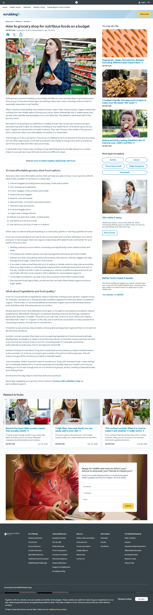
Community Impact (83, 546)
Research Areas (130, 559)
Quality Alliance (82, 550)
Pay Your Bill (56, 542)
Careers (128, 542)
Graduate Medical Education (135, 546)
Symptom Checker (59, 538)
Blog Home (9, 21)
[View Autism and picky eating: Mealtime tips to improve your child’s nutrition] (124, 124)
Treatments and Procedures (38, 559)
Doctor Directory (34, 546)
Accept (141, 599)
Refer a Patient (130, 538)
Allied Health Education (133, 550)
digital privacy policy (58, 609)
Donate (103, 542)
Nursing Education (131, 555)
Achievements (81, 542)
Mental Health (125, 172)
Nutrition (27, 21)
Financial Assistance (59, 559)
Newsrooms (80, 555)
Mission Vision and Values (85, 538)
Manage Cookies (125, 599)
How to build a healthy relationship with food (54, 161)
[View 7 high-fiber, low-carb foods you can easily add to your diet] (76, 412)
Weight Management (136, 166)
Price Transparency (59, 550)
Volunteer (104, 538)
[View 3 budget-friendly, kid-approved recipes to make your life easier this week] (124, 83)
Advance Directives (59, 563)
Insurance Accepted (59, 555)
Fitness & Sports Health (113, 166)
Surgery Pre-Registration (61, 567)
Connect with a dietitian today (66, 381)
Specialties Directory (35, 555)
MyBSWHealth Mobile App (37, 563)
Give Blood (104, 546)
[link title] (76, 2)
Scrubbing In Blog (58, 571)
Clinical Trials (129, 563)
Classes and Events (35, 538)
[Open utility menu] (3, 2)
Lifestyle (136, 160)
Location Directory (35, 550)
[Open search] (149, 2)
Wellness (18, 21)
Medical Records (58, 546)
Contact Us (80, 559)
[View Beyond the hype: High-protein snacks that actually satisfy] (26, 412)
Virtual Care (32, 542)
